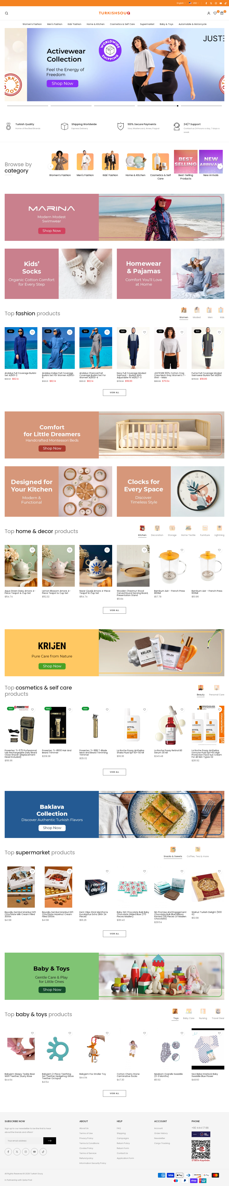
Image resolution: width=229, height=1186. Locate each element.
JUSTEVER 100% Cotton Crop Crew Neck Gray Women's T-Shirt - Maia (170, 375)
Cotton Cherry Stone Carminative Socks (128, 1075)
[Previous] (51, 166)
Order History (161, 1133)
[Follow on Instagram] (216, 3)
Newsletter (159, 1138)
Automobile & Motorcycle (193, 24)
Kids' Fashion (74, 24)
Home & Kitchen (96, 24)
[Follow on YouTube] (220, 3)
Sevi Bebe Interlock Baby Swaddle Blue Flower (205, 1075)
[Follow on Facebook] (206, 3)
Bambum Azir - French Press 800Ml (169, 592)
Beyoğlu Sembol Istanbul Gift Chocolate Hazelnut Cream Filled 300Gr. (57, 914)
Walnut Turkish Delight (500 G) (207, 913)
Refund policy (86, 1158)
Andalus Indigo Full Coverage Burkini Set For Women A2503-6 (58, 375)
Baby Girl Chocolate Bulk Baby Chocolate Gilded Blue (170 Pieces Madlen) (133, 914)
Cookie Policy (86, 1148)
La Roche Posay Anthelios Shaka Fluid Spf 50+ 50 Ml (130, 751)
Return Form (123, 1148)
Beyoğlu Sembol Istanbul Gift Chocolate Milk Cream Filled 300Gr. (20, 914)
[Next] (220, 166)
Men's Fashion (54, 24)
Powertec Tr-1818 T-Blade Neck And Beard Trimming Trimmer (93, 752)
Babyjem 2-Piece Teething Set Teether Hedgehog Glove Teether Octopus (58, 1076)
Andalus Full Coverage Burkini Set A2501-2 (20, 374)
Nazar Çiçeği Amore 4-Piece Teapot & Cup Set (94, 592)
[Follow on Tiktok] (225, 3)
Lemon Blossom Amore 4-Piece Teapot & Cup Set (56, 592)
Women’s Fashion (32, 24)
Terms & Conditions (89, 1143)
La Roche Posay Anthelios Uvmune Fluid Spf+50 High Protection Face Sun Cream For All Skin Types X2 (207, 754)
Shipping (121, 1133)
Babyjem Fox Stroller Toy (92, 1074)
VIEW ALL (114, 392)
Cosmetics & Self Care (122, 24)
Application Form (125, 1158)
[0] (215, 13)
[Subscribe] (49, 1140)
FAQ (119, 1128)
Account (158, 1128)
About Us (83, 1128)
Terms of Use (86, 1133)
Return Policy (123, 1143)
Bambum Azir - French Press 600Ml (207, 592)
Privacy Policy (86, 1138)
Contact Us (122, 1153)
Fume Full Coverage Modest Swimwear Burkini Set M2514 (207, 374)
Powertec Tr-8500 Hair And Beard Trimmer (56, 751)
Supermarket (147, 24)
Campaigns (123, 1138)
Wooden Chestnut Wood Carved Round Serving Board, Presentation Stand (132, 593)
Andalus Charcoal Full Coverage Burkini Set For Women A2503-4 (92, 375)
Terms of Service (87, 1153)
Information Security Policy (92, 1163)
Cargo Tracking (162, 1143)
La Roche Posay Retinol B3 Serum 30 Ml (168, 751)
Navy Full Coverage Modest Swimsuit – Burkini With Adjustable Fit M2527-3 (131, 375)
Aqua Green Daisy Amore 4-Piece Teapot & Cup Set (20, 592)
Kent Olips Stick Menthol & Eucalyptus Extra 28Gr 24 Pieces (93, 914)
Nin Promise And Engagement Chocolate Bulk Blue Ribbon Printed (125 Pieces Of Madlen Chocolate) (170, 915)
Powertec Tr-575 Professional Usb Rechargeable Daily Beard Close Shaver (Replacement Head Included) (21, 754)
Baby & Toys (166, 24)
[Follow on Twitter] (211, 3)
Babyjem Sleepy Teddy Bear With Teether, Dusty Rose (20, 1075)
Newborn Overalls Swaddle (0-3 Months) (168, 1075)
